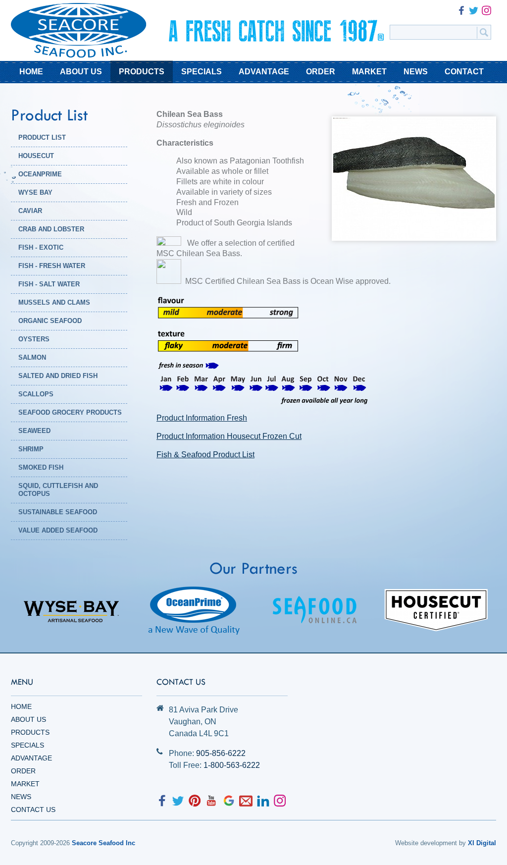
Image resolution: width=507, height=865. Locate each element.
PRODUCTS (141, 71)
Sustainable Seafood (57, 512)
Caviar (30, 211)
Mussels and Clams (54, 302)
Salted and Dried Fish (58, 375)
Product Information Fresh (201, 418)
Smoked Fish (40, 467)
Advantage (31, 758)
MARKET (369, 71)
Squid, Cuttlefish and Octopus (58, 489)
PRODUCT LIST (42, 137)
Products (30, 732)
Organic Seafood (50, 320)
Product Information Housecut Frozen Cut (229, 436)
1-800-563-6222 (231, 765)
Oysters (34, 339)
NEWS (416, 71)
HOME (31, 71)
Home (21, 706)
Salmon (32, 357)
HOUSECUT (36, 156)
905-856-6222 (221, 753)
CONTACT (464, 71)
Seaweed (34, 430)
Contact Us (33, 809)
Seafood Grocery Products (70, 412)
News (21, 797)
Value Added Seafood (58, 530)
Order (23, 771)
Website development (426, 843)
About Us (28, 719)
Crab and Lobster (51, 229)
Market (25, 784)
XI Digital (482, 843)
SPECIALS (201, 71)
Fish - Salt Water (49, 284)
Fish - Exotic (40, 247)
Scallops (35, 394)
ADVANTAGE (264, 71)
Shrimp (31, 449)
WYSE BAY (35, 192)
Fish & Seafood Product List (205, 454)
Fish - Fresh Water (51, 266)
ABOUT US (81, 71)
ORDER (320, 71)
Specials (27, 745)
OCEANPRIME (40, 174)
